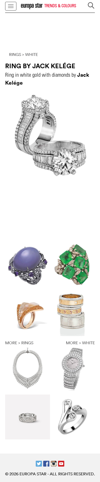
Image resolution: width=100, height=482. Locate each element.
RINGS (15, 54)
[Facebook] (46, 463)
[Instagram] (54, 463)
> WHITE (30, 54)
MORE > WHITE (80, 342)
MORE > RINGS (19, 342)
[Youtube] (61, 463)
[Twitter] (39, 463)
